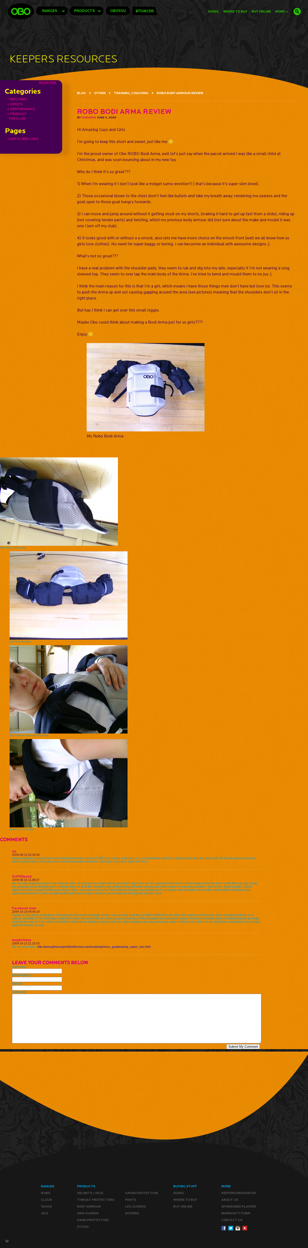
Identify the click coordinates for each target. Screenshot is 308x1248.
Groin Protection (141, 1193)
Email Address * (22, 975)
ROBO (45, 1193)
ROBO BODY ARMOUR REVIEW (180, 93)
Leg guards (135, 1206)
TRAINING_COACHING (131, 93)
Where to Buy (235, 11)
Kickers (132, 1213)
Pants (130, 1200)
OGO (44, 1213)
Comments (19, 992)
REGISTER (47, 82)
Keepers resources (238, 1193)
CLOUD (46, 1200)
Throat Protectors (95, 1200)
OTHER (100, 93)
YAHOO (46, 1206)
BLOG (81, 93)
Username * (20, 966)
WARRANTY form (235, 1213)
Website (17, 983)
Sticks (83, 1226)
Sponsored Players (238, 1206)
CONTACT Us (231, 1220)
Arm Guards (87, 1213)
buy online (261, 11)
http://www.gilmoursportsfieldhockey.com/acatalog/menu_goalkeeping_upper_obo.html (94, 947)
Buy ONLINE (182, 1206)
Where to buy (185, 1200)
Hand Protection (93, 1220)
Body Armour (89, 1206)
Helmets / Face (90, 1193)
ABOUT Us (229, 1200)
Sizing (213, 11)
